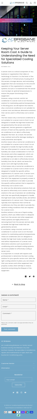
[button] (2, 3)
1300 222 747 (28, 407)
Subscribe (18, 385)
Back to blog (19, 284)
